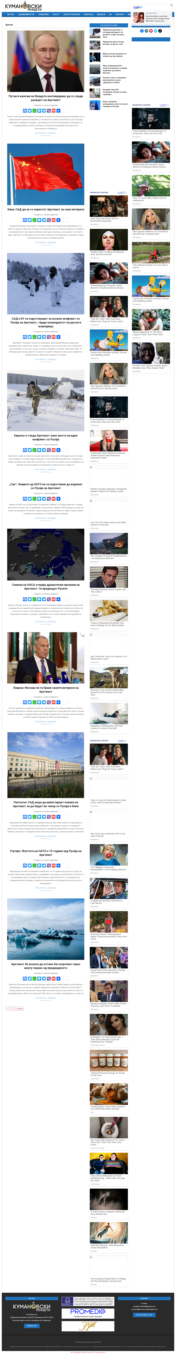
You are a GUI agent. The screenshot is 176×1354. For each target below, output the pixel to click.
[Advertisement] (151, 59)
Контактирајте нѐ (144, 1315)
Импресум (31, 1326)
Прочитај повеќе (45, 133)
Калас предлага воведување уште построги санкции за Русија (115, 104)
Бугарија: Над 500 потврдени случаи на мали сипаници (115, 92)
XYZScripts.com (100, 1352)
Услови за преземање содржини (88, 1341)
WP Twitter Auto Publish (78, 1352)
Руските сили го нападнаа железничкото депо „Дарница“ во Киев (114, 80)
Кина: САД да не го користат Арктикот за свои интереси (45, 209)
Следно (19, 1009)
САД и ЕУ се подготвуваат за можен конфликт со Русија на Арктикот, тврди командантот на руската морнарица (45, 322)
